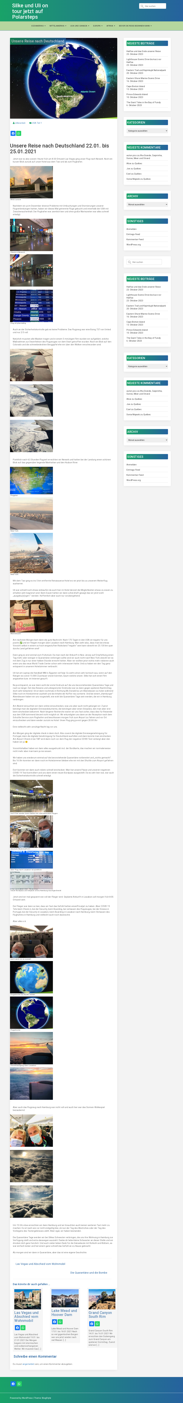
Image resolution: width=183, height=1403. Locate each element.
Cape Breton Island (136, 86)
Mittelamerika (57, 26)
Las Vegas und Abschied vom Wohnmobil (40, 1263)
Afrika (110, 26)
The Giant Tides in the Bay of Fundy (144, 102)
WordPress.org (134, 244)
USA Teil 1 (37, 123)
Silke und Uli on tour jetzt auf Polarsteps (30, 11)
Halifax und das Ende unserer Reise (144, 51)
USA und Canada (79, 26)
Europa (97, 26)
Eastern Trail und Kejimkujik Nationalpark (146, 70)
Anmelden (132, 229)
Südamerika (37, 26)
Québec (138, 163)
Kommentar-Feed (135, 239)
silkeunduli (20, 123)
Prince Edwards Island (137, 94)
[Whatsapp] (19, 1384)
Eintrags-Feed (133, 234)
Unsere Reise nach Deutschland (37, 41)
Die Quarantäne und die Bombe (88, 1272)
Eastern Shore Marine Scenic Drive (143, 78)
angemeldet (28, 1364)
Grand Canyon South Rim (100, 1315)
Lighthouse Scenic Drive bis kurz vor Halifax (144, 60)
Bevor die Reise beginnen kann (134, 26)
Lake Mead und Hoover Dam (64, 1313)
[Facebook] (13, 1384)
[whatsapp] (18, 134)
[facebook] (13, 134)
